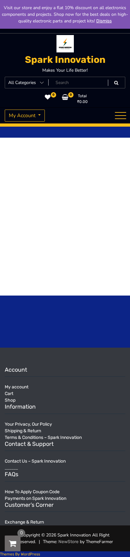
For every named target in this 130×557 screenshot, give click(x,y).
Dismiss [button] (104, 21)
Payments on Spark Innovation (35, 498)
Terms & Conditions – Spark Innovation (43, 437)
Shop (10, 400)
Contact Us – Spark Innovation (35, 461)
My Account (23, 115)
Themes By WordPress (20, 554)
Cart (9, 393)
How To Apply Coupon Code (32, 491)
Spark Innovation (65, 59)
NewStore (68, 541)
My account (16, 387)
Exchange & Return (24, 522)
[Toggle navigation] (120, 115)
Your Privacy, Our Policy (28, 424)
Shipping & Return (23, 431)
